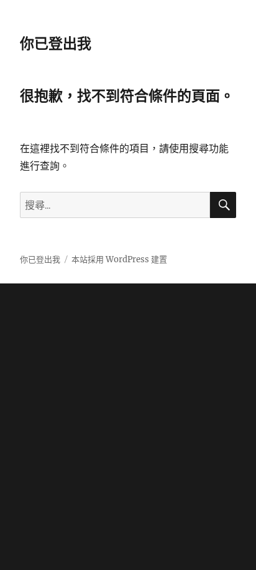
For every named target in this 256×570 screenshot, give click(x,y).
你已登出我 (55, 43)
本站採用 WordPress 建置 (119, 259)
